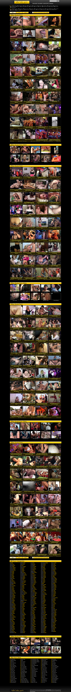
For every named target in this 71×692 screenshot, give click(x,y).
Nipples (42, 577)
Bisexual (11, 600)
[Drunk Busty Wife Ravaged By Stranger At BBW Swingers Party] (29, 201)
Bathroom (11, 585)
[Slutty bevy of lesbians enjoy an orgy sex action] (29, 364)
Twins (52, 606)
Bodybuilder (12, 608)
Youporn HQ (35, 162)
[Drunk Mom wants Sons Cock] (54, 176)
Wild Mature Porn (45, 664)
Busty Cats (54, 671)
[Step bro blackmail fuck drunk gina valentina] (16, 251)
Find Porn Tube (44, 671)
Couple (21, 578)
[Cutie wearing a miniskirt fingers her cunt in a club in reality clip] (16, 239)
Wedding (52, 621)
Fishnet (21, 627)
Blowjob (11, 607)
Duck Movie (54, 659)
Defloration (22, 594)
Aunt (10, 579)
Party (42, 595)
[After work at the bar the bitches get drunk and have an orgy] (29, 452)
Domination (22, 602)
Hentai (32, 590)
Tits (51, 601)
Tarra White (47, 8)
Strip (52, 583)
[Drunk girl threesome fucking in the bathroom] (16, 100)
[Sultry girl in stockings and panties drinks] (16, 402)
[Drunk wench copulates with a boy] (16, 465)
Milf (41, 567)
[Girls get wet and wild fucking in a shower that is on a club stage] (29, 264)
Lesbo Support (33, 676)
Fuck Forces (35, 291)
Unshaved (53, 612)
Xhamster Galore (55, 676)
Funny (32, 570)
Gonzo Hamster (54, 667)
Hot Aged (33, 666)
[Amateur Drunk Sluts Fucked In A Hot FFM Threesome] (42, 515)
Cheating (11, 631)
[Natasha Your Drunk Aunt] (29, 138)
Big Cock (11, 595)
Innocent (32, 601)
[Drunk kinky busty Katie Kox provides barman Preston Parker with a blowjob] (42, 465)
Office (42, 582)
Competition (22, 573)
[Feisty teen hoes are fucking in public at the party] (16, 503)
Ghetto (32, 576)
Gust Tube (46, 430)
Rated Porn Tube (46, 438)
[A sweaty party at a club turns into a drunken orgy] (16, 113)
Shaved (42, 630)
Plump (42, 602)
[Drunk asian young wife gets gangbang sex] (16, 339)
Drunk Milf (40, 6)
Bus (10, 620)
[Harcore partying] (54, 415)
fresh (19, 12)
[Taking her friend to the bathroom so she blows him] (16, 264)
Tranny (52, 603)
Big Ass (11, 591)
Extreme (21, 613)
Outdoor (42, 590)
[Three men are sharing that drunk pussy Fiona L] (54, 88)
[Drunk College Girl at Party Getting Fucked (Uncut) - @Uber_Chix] (54, 188)
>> (48, 12)
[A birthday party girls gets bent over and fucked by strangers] (42, 339)
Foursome (32, 566)
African (11, 566)
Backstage (11, 583)
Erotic (21, 608)
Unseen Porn (35, 300)
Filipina (21, 624)
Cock (21, 570)
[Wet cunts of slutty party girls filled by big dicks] (42, 100)
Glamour (32, 578)
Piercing (42, 600)
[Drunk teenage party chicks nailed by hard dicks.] (42, 490)
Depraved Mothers (55, 678)
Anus (11, 573)
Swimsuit (52, 588)
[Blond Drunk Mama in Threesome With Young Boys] (42, 188)
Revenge (42, 620)
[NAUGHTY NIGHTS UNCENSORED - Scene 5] (29, 377)
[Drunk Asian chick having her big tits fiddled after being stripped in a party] (54, 327)
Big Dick (11, 596)
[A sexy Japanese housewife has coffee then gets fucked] (29, 276)
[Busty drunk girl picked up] (29, 75)
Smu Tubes (56, 438)
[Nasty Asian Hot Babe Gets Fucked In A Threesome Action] (54, 490)
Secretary (42, 627)
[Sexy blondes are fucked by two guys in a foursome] (29, 251)
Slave (52, 566)
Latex (31, 619)
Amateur (11, 567)
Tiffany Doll (51, 8)
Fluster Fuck (56, 162)
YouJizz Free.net (44, 678)
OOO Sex (43, 676)
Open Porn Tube (44, 672)
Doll (20, 601)
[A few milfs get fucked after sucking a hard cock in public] (16, 327)
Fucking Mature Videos (35, 660)
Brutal (11, 618)
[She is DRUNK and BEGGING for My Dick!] (29, 402)
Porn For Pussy (44, 667)
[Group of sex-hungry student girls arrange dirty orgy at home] (54, 503)
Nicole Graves (13, 10)
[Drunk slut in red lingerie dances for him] (16, 528)
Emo (21, 607)
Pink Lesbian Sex (45, 661)
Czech (21, 588)
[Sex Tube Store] (54, 100)
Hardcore (32, 589)
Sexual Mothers (56, 300)
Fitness (21, 630)
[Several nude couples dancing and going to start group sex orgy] (54, 276)
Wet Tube (53, 664)
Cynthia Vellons (15, 8)
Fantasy (21, 618)
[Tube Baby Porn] (16, 5)
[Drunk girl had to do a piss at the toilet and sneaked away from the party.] (42, 276)
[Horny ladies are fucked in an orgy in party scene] (54, 226)
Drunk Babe (31, 6)
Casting (11, 626)
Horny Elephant (54, 679)
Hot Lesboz (33, 667)
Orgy (42, 588)
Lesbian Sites (33, 672)
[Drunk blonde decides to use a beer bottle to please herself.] (29, 188)
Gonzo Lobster (54, 677)
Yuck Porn (43, 682)
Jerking (32, 609)
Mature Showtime (45, 659)
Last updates (40, 3)
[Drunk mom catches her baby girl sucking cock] (29, 314)
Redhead (42, 618)
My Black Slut (56, 645)
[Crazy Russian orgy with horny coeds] (54, 515)
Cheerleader (12, 632)
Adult (25, 430)
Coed (21, 571)
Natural (42, 576)
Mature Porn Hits (34, 682)
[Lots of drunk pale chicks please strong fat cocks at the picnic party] (16, 63)
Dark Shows (46, 645)
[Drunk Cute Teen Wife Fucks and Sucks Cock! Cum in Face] (42, 201)
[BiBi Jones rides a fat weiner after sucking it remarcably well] (42, 251)
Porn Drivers (46, 291)
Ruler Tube (43, 673)
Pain (41, 591)
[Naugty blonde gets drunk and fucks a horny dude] (16, 75)
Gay (31, 573)
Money (42, 571)
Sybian (52, 590)
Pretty (42, 608)
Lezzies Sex (33, 679)
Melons (42, 565)
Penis (42, 596)
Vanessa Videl (33, 9)
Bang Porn (46, 162)
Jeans (32, 608)
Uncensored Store (25, 300)
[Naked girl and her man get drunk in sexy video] (54, 553)
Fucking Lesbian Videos (56, 653)
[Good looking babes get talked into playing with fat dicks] (16, 176)
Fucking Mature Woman (35, 661)
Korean (32, 615)
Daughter (21, 591)
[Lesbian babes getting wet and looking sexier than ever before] (16, 540)
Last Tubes (15, 291)
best (12, 12)
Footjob (32, 564)
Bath (10, 584)
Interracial (32, 603)
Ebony (21, 606)
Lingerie (32, 626)
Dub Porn (35, 153)
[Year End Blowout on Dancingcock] (29, 327)
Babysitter (11, 582)
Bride (11, 614)
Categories (51, 3)
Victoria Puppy (37, 8)
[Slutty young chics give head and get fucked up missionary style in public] (42, 364)
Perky (42, 597)
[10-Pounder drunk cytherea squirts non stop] (54, 352)
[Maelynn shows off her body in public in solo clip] (16, 553)
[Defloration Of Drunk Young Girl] (29, 415)
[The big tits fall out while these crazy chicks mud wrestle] (42, 113)
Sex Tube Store (45, 153)
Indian (32, 600)
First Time (21, 626)
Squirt (52, 577)
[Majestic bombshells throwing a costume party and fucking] (42, 503)
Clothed (21, 567)
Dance (21, 590)
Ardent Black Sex (15, 645)
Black (11, 602)
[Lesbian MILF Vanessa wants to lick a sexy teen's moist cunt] (54, 465)
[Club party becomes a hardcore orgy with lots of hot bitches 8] (16, 50)
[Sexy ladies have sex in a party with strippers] (54, 339)
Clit (20, 565)
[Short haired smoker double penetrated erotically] (54, 540)
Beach (11, 589)
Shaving (42, 631)
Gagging (32, 571)
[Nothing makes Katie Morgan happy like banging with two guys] (29, 25)
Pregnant (42, 607)
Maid (31, 630)
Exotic (21, 612)
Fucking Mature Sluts (34, 659)
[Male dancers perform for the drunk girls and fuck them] (42, 540)
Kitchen (32, 614)
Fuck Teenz (33, 664)
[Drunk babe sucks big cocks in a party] (16, 352)
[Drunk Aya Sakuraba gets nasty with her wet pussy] (54, 251)
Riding (42, 621)
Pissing (42, 601)
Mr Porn (53, 661)
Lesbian (32, 624)
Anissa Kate (22, 9)
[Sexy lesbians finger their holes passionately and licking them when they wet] (42, 452)
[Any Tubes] (54, 50)
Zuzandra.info (54, 672)
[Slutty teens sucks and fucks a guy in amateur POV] (29, 515)
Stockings (52, 579)
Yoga (52, 630)
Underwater (53, 609)
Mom (42, 570)
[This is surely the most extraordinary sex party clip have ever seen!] (29, 239)
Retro (42, 619)
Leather (32, 621)
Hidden (32, 591)
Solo (52, 570)
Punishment (43, 614)
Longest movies (46, 3)
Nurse (42, 579)
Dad (21, 589)
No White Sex (15, 153)
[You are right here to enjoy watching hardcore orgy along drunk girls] (42, 528)
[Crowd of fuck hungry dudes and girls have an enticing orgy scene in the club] (42, 138)
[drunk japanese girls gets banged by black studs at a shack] (42, 352)
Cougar (21, 577)
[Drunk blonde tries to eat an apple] (29, 226)
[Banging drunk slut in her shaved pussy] (42, 264)
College (21, 572)
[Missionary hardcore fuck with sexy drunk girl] (29, 113)
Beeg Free (43, 677)
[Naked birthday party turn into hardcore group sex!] (54, 402)
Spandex (52, 572)
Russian (42, 624)
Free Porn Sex (44, 670)
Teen (52, 595)
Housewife (32, 595)
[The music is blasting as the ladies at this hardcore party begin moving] (54, 113)
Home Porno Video (55, 666)
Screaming (42, 626)
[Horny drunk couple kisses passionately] (16, 377)
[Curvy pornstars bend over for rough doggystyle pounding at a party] (29, 540)
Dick (21, 595)
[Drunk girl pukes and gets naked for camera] (29, 176)
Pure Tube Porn (35, 438)
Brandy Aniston (50, 9)
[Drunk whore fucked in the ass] (42, 75)
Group (32, 584)
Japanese (32, 607)
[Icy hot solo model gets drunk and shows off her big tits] (54, 264)
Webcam (52, 620)
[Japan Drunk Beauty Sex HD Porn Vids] (16, 88)
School (42, 625)
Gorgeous (32, 582)
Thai (52, 596)
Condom (21, 576)
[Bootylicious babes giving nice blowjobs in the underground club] (54, 138)
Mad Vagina (54, 682)
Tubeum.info (54, 670)
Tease (52, 594)
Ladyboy (32, 618)
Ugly (52, 607)
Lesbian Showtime (34, 671)
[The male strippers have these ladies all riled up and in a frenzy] (42, 63)
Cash (11, 625)
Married (32, 631)
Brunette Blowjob (13, 7)
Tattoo (52, 591)
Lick (31, 625)
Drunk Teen (18, 6)
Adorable (11, 565)
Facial (21, 615)
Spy (51, 576)
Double (21, 603)
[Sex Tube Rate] (54, 75)
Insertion (32, 602)
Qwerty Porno (56, 291)
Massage (32, 632)
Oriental (42, 589)
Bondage (11, 609)
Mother (42, 573)
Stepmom (52, 578)
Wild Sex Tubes (25, 153)
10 (46, 12)
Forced (32, 565)
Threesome (53, 597)
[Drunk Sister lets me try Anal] (29, 503)
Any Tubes (56, 153)
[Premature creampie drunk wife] (29, 490)
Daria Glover (56, 8)
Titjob (52, 600)
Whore (52, 624)
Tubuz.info (54, 673)
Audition (11, 578)
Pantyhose (42, 594)
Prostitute (42, 612)
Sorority (52, 571)
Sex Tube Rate (14, 162)
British (11, 615)
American (11, 570)
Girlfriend (32, 577)
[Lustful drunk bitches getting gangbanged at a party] (29, 88)
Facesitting (22, 614)
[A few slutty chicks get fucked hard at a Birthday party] (54, 528)
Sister (52, 564)
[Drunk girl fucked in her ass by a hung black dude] (29, 100)
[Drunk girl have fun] (16, 138)
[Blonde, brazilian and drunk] (29, 339)
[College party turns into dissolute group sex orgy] (16, 364)
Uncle (52, 608)
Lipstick (32, 627)
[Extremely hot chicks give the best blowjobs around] (54, 314)
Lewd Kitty (33, 678)
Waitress (52, 619)
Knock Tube (15, 438)
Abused (11, 564)
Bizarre (11, 601)
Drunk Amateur (13, 6)
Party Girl (36, 6)
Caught (11, 627)
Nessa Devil (21, 8)
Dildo (21, 596)
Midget (42, 566)
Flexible (21, 632)
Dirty (21, 597)
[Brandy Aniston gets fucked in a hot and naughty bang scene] (54, 201)
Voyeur (52, 618)
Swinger (52, 589)
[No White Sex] (54, 25)
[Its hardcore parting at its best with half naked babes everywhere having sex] (16, 25)
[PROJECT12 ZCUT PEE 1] (42, 50)
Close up (21, 566)
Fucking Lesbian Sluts (45, 653)
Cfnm (11, 630)
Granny (32, 583)
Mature (42, 564)
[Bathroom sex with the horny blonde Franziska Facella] (29, 553)
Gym (31, 585)
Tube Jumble (15, 300)
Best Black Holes (25, 645)
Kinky (31, 612)
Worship (52, 627)
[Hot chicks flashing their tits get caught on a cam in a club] (42, 553)
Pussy (42, 615)
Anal (10, 571)
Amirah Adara (42, 8)
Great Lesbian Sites (34, 665)
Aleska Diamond (27, 9)
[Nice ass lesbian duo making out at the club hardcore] (54, 377)
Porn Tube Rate (25, 438)
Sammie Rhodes (44, 9)
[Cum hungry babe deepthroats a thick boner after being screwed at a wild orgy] (54, 239)
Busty (11, 621)
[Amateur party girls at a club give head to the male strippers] (16, 490)
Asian (11, 576)
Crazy (21, 579)
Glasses (32, 579)
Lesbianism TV (33, 670)
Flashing (21, 631)
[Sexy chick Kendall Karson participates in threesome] (42, 25)
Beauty (11, 590)
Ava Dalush (55, 9)
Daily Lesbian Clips (35, 653)
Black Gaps (35, 645)
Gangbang (32, 572)
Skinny (52, 565)
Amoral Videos (54, 665)
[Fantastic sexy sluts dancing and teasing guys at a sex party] (42, 415)
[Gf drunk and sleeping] (54, 452)
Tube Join (14, 653)
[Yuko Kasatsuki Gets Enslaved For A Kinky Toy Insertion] (16, 515)
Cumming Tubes (25, 653)
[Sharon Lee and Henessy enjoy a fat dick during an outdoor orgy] (16, 415)
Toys (52, 602)
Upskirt (52, 613)
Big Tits (11, 597)
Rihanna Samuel (26, 8)
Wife (52, 625)
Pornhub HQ (25, 291)
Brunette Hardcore (45, 6)
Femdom (21, 621)
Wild (52, 626)
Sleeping (52, 567)
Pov (41, 606)
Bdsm (11, 588)
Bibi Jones (17, 9)
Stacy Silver (31, 8)
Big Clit (11, 594)
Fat (20, 619)
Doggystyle (22, 600)
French (32, 567)
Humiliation (32, 597)
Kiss (31, 613)
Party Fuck (26, 6)
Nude (42, 578)
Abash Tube (15, 430)
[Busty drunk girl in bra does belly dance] (42, 226)
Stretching (53, 582)
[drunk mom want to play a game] (54, 364)
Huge (31, 596)
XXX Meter (43, 665)
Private (42, 609)
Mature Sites (44, 660)
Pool (41, 603)
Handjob (32, 588)
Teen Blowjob (51, 6)
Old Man (42, 584)
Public (42, 613)
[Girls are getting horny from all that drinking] (16, 314)
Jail (31, 606)
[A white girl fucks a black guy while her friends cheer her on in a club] (16, 276)
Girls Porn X (44, 666)
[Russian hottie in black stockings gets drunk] (42, 314)
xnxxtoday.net (44, 679)
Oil (41, 583)
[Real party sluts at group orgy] (42, 239)
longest (25, 12)
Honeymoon (33, 594)
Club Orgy (22, 6)
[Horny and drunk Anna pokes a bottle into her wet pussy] (42, 377)
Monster (42, 572)
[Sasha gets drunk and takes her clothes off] (29, 63)
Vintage (52, 615)
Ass (10, 577)
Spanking (52, 573)
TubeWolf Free (54, 660)
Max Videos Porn (25, 162)
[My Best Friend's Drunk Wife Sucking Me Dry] (42, 88)
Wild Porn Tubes (46, 300)
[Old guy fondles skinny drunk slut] (54, 63)
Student (52, 584)
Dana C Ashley (18, 10)
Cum (21, 583)
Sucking (52, 585)
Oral (41, 585)
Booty (11, 612)
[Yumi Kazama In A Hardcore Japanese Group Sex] (16, 188)
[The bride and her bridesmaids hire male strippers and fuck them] (29, 50)
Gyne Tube (56, 430)
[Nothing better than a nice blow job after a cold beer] (29, 465)
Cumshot (21, 584)
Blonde (11, 606)
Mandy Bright (13, 9)
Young (52, 631)
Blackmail (11, 603)
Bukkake (11, 619)
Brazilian (11, 613)
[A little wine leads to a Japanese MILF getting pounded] (16, 226)
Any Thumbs (35, 430)
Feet (21, 620)
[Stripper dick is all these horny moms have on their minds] (29, 352)
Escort (21, 609)
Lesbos (32, 677)
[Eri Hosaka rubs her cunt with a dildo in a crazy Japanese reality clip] (29, 528)
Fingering (21, 625)
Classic (21, 564)
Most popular (35, 3)
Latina (32, 620)
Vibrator (52, 614)
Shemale (42, 632)
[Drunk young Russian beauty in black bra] (16, 201)
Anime (11, 572)
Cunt (21, 585)
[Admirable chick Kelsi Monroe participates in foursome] (42, 176)
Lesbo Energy (33, 673)
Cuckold (21, 582)
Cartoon (11, 624)
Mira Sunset (38, 9)
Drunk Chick (56, 6)
